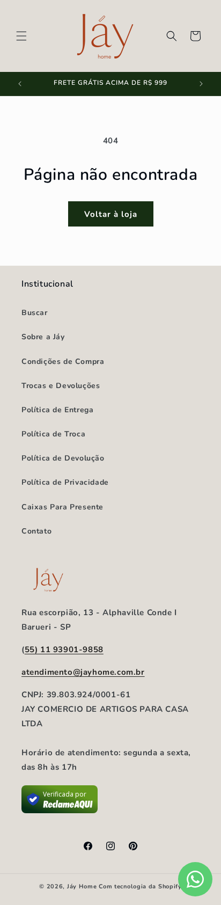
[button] (21, 36)
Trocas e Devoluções (60, 386)
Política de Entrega (57, 410)
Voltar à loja (110, 214)
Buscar (34, 313)
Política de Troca (53, 434)
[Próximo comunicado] (201, 84)
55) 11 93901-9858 (64, 649)
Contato (36, 531)
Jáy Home (82, 886)
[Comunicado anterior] (20, 84)
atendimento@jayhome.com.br (83, 672)
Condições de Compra (62, 361)
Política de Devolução (63, 458)
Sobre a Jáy (43, 337)
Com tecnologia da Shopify (140, 886)
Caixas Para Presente (62, 507)
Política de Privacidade (65, 482)
